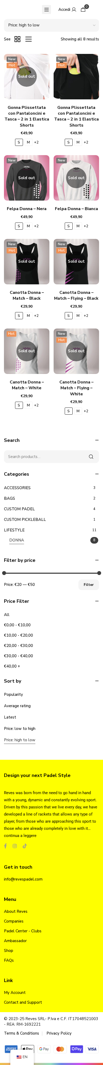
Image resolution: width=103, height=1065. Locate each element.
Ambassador (15, 940)
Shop (8, 950)
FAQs (9, 960)
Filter (89, 584)
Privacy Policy (59, 1033)
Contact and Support (23, 1002)
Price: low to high (19, 728)
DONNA (16, 540)
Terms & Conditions (21, 1033)
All (7, 614)
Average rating (17, 706)
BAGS (9, 498)
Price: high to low (19, 740)
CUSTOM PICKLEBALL (25, 519)
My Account (15, 992)
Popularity (13, 694)
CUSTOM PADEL (19, 509)
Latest (10, 717)
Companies (14, 921)
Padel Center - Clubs (22, 931)
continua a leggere (20, 835)
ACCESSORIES (17, 487)
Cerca (91, 456)
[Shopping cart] (83, 9)
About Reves (15, 911)
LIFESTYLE (14, 530)
